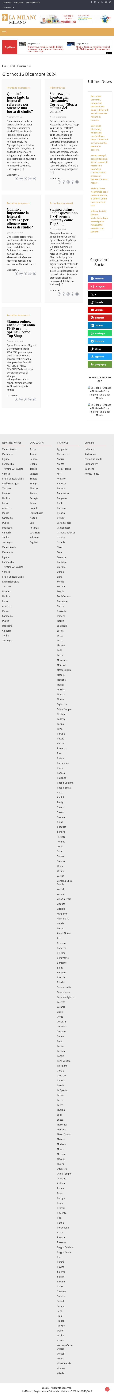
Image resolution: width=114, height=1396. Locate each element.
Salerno (61, 807)
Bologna (34, 483)
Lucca (60, 655)
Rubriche (89, 468)
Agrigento (62, 449)
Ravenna (61, 777)
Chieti (60, 547)
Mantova (61, 665)
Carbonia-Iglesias (66, 532)
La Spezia (62, 625)
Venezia (34, 473)
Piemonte (7, 454)
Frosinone (62, 601)
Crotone (61, 567)
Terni (59, 846)
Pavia (59, 728)
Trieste (33, 478)
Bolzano (61, 508)
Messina (61, 689)
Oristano (61, 714)
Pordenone (63, 763)
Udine (60, 866)
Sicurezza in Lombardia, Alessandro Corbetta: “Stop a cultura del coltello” (63, 102)
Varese (60, 876)
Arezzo (60, 464)
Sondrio (61, 831)
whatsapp (100, 333)
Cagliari (34, 542)
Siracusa (61, 827)
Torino (33, 454)
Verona (60, 894)
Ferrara (61, 586)
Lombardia (8, 464)
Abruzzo (6, 508)
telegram (99, 341)
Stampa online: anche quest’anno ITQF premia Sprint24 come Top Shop (64, 216)
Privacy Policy (91, 473)
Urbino (60, 871)
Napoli (33, 517)
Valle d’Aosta (9, 449)
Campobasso (36, 513)
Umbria (6, 498)
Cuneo (60, 571)
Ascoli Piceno (64, 468)
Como (60, 552)
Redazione (18, 2)
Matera (61, 674)
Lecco (60, 640)
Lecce (60, 635)
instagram (100, 286)
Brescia (61, 513)
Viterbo (61, 908)
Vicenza (61, 903)
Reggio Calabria (65, 782)
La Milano (7, 2)
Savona (61, 817)
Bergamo (62, 498)
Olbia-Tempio (64, 709)
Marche (6, 493)
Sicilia (5, 537)
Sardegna (7, 542)
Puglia (5, 522)
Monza (60, 684)
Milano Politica (57, 87)
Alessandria (63, 454)
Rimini (60, 797)
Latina (60, 630)
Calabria (6, 532)
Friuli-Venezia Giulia (13, 478)
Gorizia (60, 606)
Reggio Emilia (64, 787)
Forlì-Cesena (64, 596)
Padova (61, 719)
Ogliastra (62, 704)
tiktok (98, 349)
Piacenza (61, 748)
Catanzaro (35, 532)
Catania (61, 542)
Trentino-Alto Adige (12, 468)
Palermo (34, 537)
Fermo (60, 581)
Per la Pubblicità (33, 2)
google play (100, 364)
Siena (60, 822)
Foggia (60, 591)
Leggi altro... (13, 175)
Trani (59, 851)
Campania (7, 517)
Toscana (6, 488)
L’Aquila (34, 508)
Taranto (61, 836)
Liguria (6, 459)
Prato (60, 768)
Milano (33, 464)
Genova (34, 459)
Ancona (33, 493)
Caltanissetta (64, 522)
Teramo (61, 841)
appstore (99, 356)
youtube (99, 309)
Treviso (61, 861)
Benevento (63, 493)
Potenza (34, 527)
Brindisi (61, 517)
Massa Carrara (64, 670)
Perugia (34, 498)
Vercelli (61, 889)
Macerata (62, 660)
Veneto (6, 473)
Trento (33, 468)
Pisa (59, 753)
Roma (33, 503)
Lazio (5, 503)
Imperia (61, 616)
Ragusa (61, 773)
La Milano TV (8, 7)
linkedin (99, 325)
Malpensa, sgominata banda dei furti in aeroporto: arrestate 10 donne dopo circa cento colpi (46, 49)
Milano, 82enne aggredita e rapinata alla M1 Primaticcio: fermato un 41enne (94, 48)
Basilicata (7, 527)
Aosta (33, 449)
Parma (60, 723)
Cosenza (61, 557)
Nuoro (60, 699)
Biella (60, 503)
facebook (99, 278)
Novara (61, 694)
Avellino (61, 478)
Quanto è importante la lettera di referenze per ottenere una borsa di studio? (20, 102)
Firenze (34, 488)
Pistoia (60, 758)
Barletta (61, 483)
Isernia (60, 620)
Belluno (61, 488)
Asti (59, 473)
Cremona (61, 562)
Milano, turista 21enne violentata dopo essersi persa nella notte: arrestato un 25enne (99, 221)
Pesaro (60, 738)
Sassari (60, 812)
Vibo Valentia (64, 899)
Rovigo (60, 802)
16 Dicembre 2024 (16, 117)
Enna (59, 576)
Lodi (59, 650)
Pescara (61, 743)
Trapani (61, 856)
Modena (61, 679)
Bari (32, 522)
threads (99, 302)
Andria (60, 459)
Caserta (61, 537)
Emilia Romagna (10, 483)
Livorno (61, 645)
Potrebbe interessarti (18, 87)
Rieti (59, 792)
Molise (5, 513)
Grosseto (61, 611)
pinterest (99, 317)
